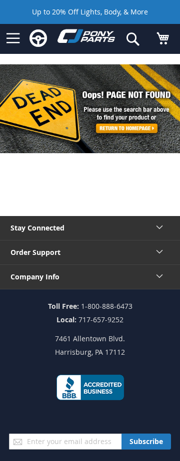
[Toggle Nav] (13, 38)
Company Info (35, 276)
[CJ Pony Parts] (86, 38)
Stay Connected (37, 227)
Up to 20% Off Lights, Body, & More (90, 11)
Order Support (35, 252)
